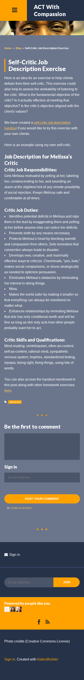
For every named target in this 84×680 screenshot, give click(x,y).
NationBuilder (47, 659)
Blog (18, 48)
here (7, 390)
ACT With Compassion (50, 10)
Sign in (14, 554)
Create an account (20, 507)
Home (8, 48)
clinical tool (14, 402)
